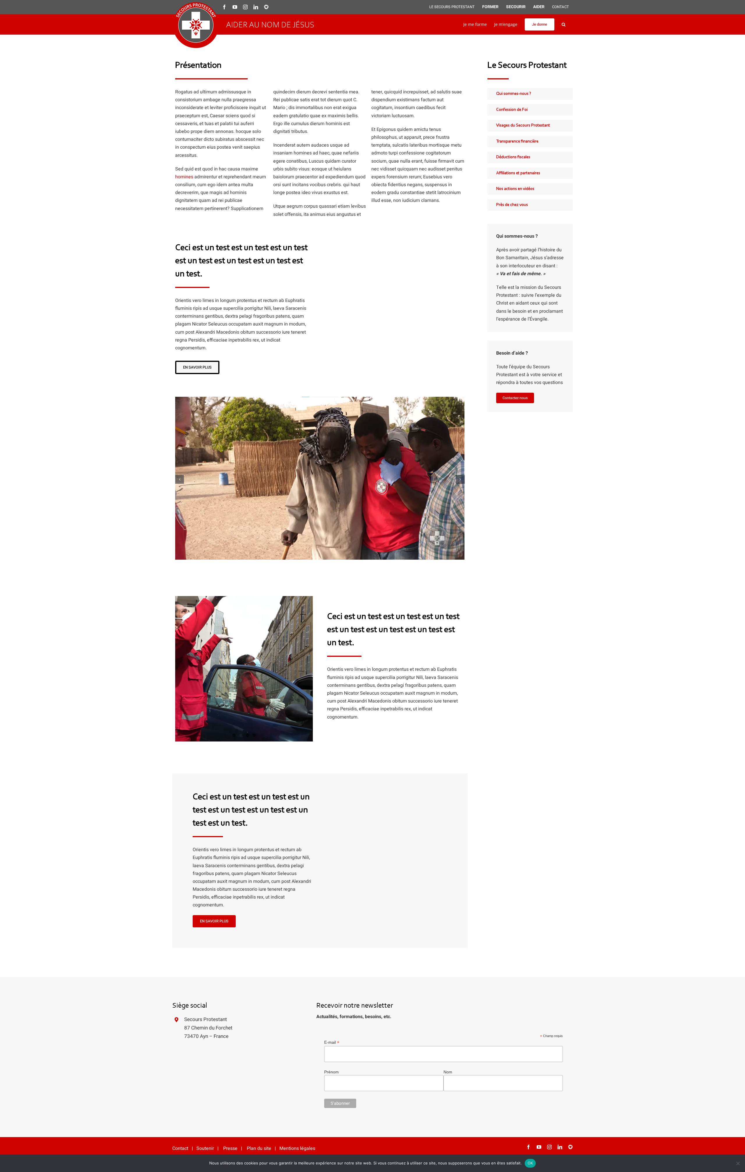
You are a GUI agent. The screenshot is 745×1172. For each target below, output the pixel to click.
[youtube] (539, 989)
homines (184, 176)
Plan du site (259, 990)
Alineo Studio (259, 1004)
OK (530, 1163)
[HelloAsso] (570, 989)
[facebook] (528, 989)
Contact (180, 990)
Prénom (331, 914)
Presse (230, 990)
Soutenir (205, 990)
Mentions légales (297, 990)
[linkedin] (560, 989)
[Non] (738, 1163)
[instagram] (549, 989)
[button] (563, 24)
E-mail (331, 884)
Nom (448, 914)
